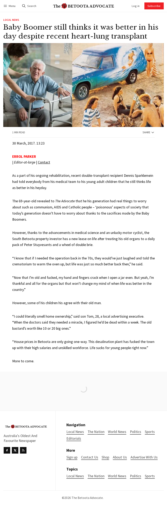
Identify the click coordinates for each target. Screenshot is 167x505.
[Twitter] (15, 450)
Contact (44, 162)
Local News (11, 20)
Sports (150, 476)
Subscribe (154, 6)
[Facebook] (7, 450)
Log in (136, 6)
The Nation (96, 476)
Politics (135, 476)
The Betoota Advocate (87, 498)
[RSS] (23, 450)
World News (117, 476)
